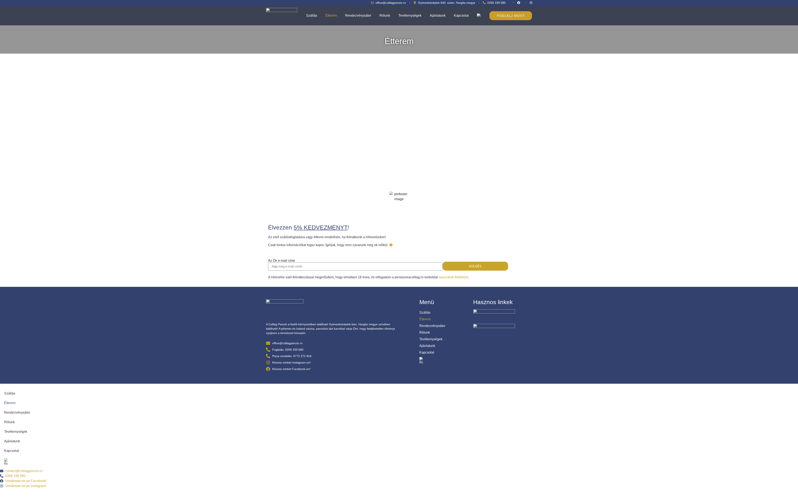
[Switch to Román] (479, 15)
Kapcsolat (461, 15)
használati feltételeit (453, 277)
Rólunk (384, 15)
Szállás (311, 15)
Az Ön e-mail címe (281, 260)
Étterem (331, 15)
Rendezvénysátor (358, 15)
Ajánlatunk (438, 15)
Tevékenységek (409, 15)
